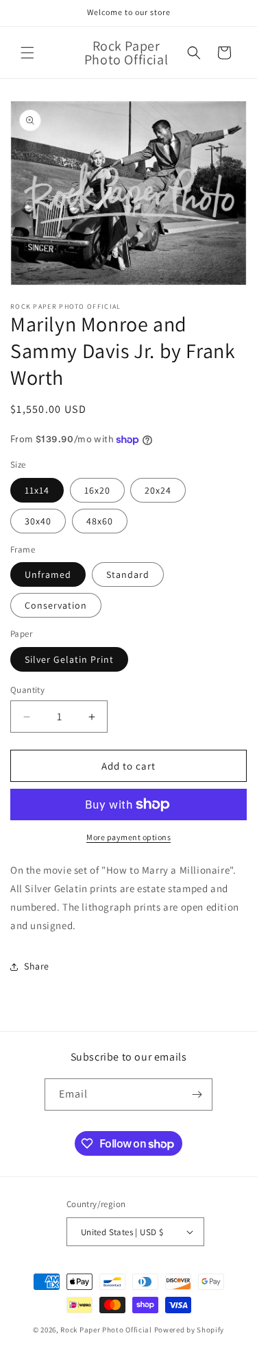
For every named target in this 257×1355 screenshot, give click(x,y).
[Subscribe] (197, 1094)
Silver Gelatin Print (69, 659)
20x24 (158, 490)
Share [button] (36, 966)
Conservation (56, 605)
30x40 (38, 521)
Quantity (27, 690)
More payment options (128, 837)
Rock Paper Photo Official (107, 1329)
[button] (27, 53)
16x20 (97, 490)
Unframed (48, 574)
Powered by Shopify (189, 1329)
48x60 (99, 521)
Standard (127, 574)
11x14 (37, 490)
